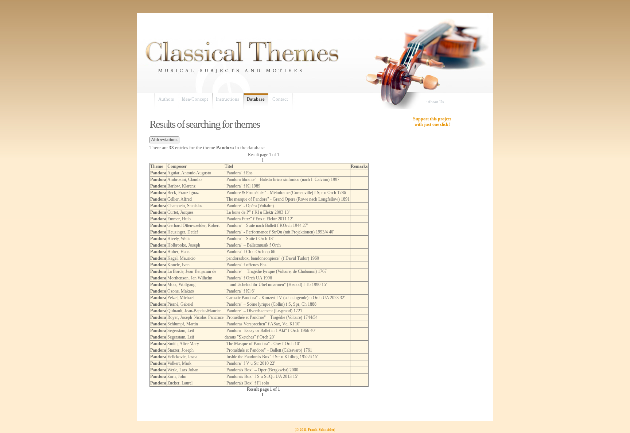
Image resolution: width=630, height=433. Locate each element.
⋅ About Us (434, 102)
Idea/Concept (195, 99)
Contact (280, 99)
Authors (166, 99)
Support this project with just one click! (432, 121)
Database (256, 99)
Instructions (227, 99)
